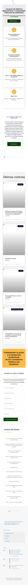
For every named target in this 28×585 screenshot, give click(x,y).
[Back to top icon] (14, 577)
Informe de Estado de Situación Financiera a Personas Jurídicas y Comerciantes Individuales (14, 213)
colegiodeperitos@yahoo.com (11, 524)
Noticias (7, 536)
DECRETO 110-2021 (10, 258)
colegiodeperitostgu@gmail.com (12, 523)
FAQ (6, 538)
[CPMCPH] (14, 2)
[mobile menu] (26, 2)
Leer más (7, 215)
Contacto (8, 541)
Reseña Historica (9, 533)
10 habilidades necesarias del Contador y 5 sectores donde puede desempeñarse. (13, 335)
